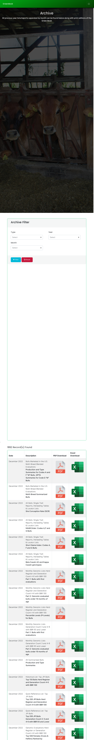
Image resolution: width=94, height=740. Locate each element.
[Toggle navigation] (88, 3)
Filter (16, 260)
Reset (27, 260)
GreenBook (8, 4)
